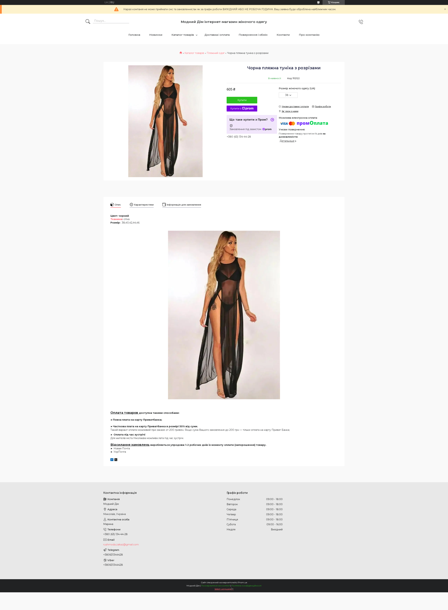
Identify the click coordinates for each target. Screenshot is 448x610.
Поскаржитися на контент (215, 585)
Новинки (155, 34)
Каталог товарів (183, 34)
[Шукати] (88, 22)
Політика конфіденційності (246, 585)
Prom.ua (242, 582)
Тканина (116, 219)
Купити (242, 100)
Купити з (235, 108)
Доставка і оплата (217, 34)
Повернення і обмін (253, 34)
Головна (134, 34)
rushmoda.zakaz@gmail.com (121, 544)
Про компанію (309, 34)
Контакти (283, 34)
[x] (115, 460)
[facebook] (111, 460)
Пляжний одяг (216, 53)
